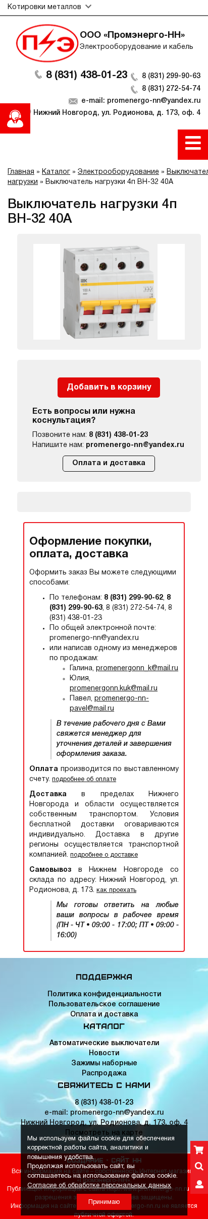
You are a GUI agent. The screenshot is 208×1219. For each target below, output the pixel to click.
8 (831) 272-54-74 (171, 89)
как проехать (116, 890)
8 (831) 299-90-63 (171, 76)
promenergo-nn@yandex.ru (135, 445)
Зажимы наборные (104, 1063)
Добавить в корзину (109, 387)
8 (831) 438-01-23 (86, 75)
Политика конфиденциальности (104, 994)
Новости (104, 1053)
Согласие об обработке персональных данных (99, 1186)
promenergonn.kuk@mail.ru (114, 688)
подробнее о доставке (104, 855)
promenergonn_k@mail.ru (137, 668)
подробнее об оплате (84, 779)
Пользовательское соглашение (104, 1004)
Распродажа (104, 1073)
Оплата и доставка (108, 463)
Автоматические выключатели (104, 1043)
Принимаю (104, 1202)
